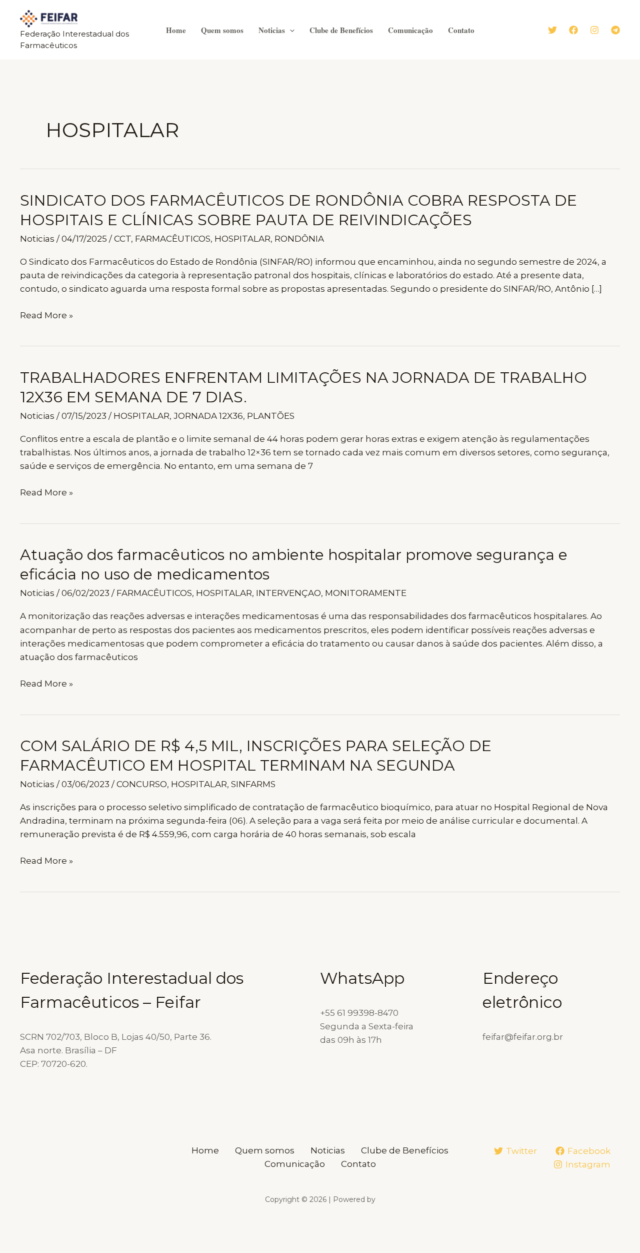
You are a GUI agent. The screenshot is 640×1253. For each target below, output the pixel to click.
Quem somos (222, 30)
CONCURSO (141, 784)
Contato (461, 30)
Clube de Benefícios (341, 30)
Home (176, 30)
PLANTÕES (270, 416)
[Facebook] (573, 30)
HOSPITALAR (242, 239)
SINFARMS (253, 784)
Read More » (46, 316)
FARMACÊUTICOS (172, 239)
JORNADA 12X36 (208, 416)
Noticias (271, 30)
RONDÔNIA (299, 239)
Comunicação (410, 30)
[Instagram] (594, 30)
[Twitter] (552, 30)
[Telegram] (615, 30)
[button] (289, 30)
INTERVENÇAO (288, 593)
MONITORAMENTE (365, 593)
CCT (122, 239)
